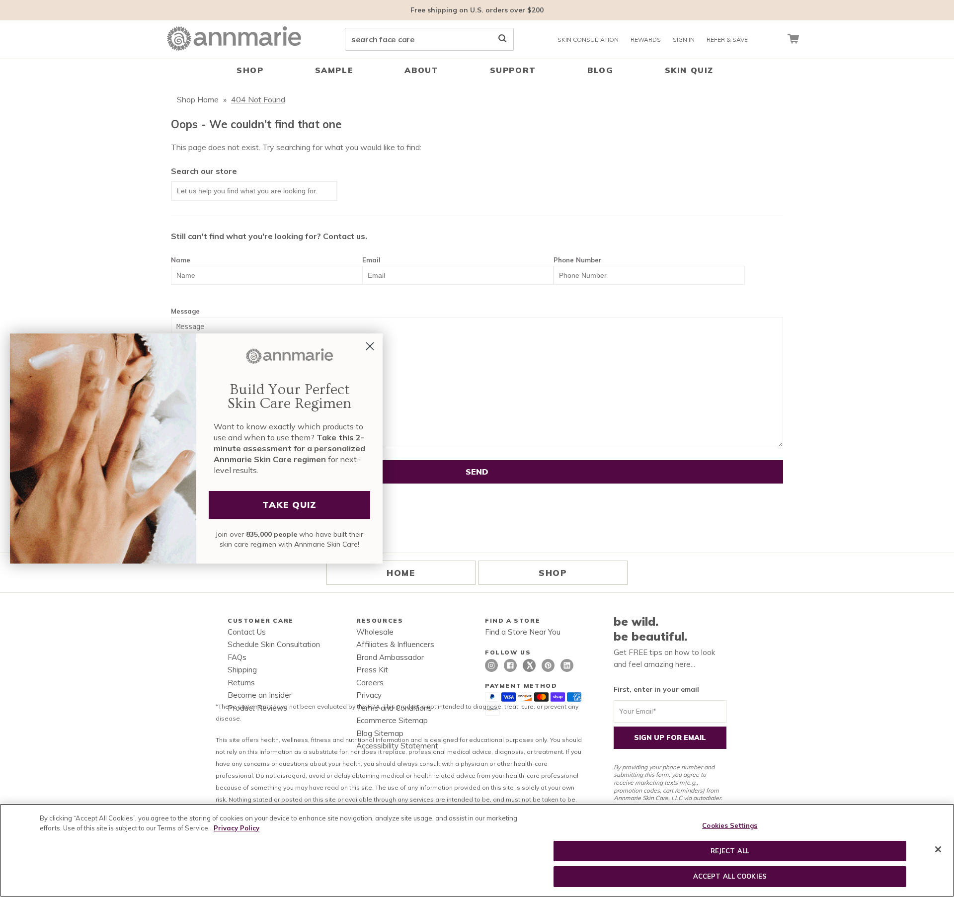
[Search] (502, 39)
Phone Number (578, 260)
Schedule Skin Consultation (274, 644)
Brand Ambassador (390, 657)
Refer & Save (727, 39)
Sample (334, 70)
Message (185, 311)
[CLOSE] (938, 849)
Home (401, 573)
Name (180, 260)
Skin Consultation (588, 39)
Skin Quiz (689, 70)
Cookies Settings (729, 825)
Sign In (684, 39)
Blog (600, 70)
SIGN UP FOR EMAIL (670, 737)
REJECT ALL (730, 851)
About (421, 70)
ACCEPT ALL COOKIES (730, 876)
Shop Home (198, 99)
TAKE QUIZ (289, 504)
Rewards (646, 39)
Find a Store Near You (522, 632)
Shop (250, 70)
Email (371, 260)
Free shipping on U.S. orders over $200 (477, 9)
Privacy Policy (236, 828)
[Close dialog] (370, 346)
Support (513, 70)
